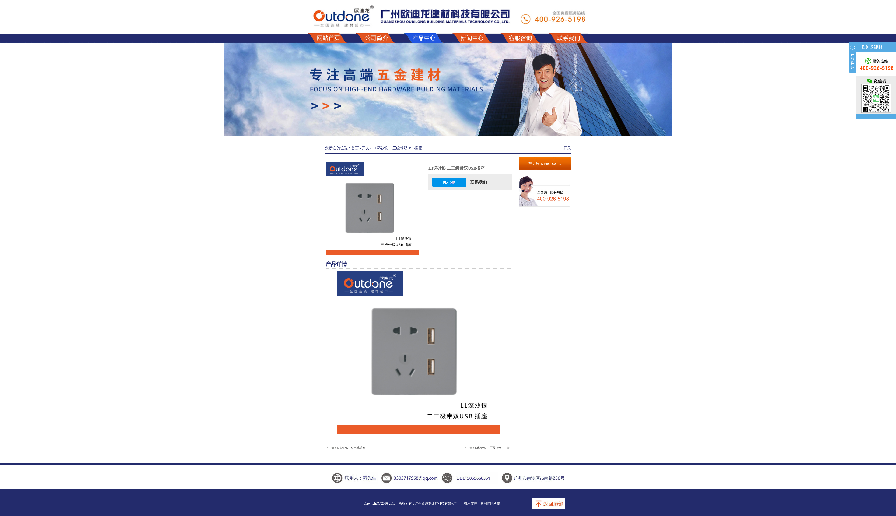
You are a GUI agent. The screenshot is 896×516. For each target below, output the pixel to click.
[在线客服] (852, 57)
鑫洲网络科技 (490, 503)
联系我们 (478, 182)
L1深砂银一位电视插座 (351, 448)
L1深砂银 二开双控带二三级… (493, 448)
